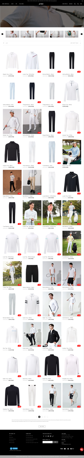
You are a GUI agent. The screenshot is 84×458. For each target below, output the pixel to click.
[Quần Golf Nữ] (57, 34)
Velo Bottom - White (67, 226)
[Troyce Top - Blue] (12, 275)
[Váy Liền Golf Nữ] (71, 34)
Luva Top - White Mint (48, 256)
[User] (81, 4)
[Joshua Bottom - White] (32, 123)
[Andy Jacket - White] (32, 336)
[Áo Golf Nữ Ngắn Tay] (12, 34)
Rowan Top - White (67, 104)
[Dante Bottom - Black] (71, 397)
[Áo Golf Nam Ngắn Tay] (27, 34)
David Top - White (27, 378)
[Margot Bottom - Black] (52, 123)
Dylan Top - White (7, 378)
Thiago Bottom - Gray (48, 104)
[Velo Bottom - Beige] (32, 184)
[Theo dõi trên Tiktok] (53, 436)
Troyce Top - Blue (7, 287)
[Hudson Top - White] (71, 336)
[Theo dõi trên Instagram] (46, 436)
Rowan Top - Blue (66, 165)
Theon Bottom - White (28, 165)
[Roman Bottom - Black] (52, 62)
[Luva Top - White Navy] (12, 245)
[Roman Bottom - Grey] (12, 306)
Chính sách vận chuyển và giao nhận (32, 442)
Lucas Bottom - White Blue (49, 196)
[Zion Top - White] (12, 336)
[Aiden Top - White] (52, 306)
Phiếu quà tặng (11, 442)
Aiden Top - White (47, 317)
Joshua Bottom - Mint (8, 104)
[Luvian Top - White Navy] (32, 215)
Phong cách (11, 437)
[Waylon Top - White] (12, 62)
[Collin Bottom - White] (71, 306)
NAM (12, 3)
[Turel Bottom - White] (71, 245)
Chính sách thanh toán (30, 440)
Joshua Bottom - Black (67, 74)
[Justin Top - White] (32, 306)
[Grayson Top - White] (71, 123)
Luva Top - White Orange (29, 256)
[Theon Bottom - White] (32, 154)
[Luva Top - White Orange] (32, 245)
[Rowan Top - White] (71, 93)
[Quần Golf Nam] (42, 34)
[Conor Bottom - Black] (52, 397)
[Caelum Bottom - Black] (32, 275)
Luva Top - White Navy (8, 256)
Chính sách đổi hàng (29, 435)
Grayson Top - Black (7, 165)
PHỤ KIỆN (21, 3)
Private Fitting (11, 440)
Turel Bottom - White (67, 256)
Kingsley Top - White (67, 378)
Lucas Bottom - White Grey (49, 226)
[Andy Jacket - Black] (52, 336)
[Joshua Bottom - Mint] (12, 93)
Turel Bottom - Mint (47, 165)
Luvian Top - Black (66, 196)
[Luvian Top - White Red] (32, 62)
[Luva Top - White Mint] (52, 245)
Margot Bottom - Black (48, 135)
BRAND (70, 3)
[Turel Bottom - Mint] (52, 154)
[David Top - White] (32, 367)
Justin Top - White (27, 317)
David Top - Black (47, 378)
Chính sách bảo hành (29, 437)
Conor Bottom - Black (48, 409)
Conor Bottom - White (28, 409)
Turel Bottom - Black (8, 226)
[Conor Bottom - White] (32, 397)
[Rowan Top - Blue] (71, 154)
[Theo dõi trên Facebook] (44, 436)
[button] (2, 34)
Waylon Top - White (7, 74)
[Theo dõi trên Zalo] (50, 436)
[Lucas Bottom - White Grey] (52, 215)
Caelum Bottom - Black (28, 287)
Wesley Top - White (7, 135)
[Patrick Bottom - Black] (71, 275)
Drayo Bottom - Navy (8, 196)
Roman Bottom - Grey (8, 317)
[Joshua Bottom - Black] (71, 62)
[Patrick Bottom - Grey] (52, 275)
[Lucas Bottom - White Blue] (52, 184)
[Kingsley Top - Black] (12, 397)
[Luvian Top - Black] (71, 184)
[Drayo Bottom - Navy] (12, 184)
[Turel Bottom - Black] (12, 215)
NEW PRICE (65, 3)
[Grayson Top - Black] (12, 154)
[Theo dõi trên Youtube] (48, 436)
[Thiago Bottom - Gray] (52, 93)
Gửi (55, 442)
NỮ (16, 3)
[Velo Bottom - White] (71, 215)
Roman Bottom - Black (48, 74)
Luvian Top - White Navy (28, 226)
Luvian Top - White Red (28, 74)
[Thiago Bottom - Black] (32, 93)
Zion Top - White (7, 348)
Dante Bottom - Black (67, 409)
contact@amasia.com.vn (66, 444)
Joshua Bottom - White (28, 135)
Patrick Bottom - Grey (48, 287)
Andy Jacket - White (27, 348)
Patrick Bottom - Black (67, 287)
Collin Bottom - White (67, 317)
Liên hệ (10, 435)
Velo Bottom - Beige (28, 196)
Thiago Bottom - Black (28, 104)
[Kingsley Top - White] (71, 367)
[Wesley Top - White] (12, 123)
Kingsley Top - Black (8, 409)
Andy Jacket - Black (47, 348)
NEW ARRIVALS (5, 3)
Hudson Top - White (67, 348)
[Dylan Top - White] (12, 367)
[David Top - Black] (52, 367)
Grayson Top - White (67, 135)
